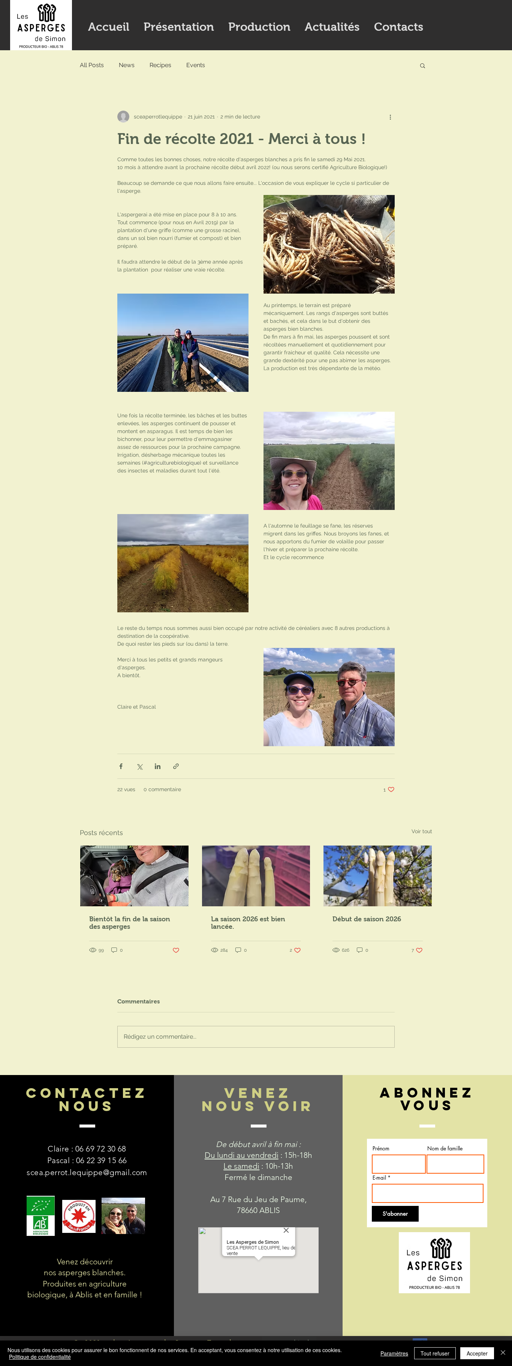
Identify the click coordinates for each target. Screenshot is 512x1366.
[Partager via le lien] (176, 766)
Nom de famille (445, 1148)
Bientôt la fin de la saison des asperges (129, 922)
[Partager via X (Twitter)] (139, 766)
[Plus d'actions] (390, 116)
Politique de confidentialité (40, 1356)
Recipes (160, 65)
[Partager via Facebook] (120, 766)
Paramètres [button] (394, 1353)
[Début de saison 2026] (377, 876)
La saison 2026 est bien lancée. (248, 922)
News (127, 65)
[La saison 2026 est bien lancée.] (256, 876)
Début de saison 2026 (366, 919)
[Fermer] (503, 1353)
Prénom (381, 1148)
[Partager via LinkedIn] (157, 766)
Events (195, 65)
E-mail (379, 1177)
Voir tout (422, 831)
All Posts (92, 65)
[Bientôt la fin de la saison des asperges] (134, 876)
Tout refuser (435, 1353)
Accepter (477, 1353)
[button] (422, 65)
